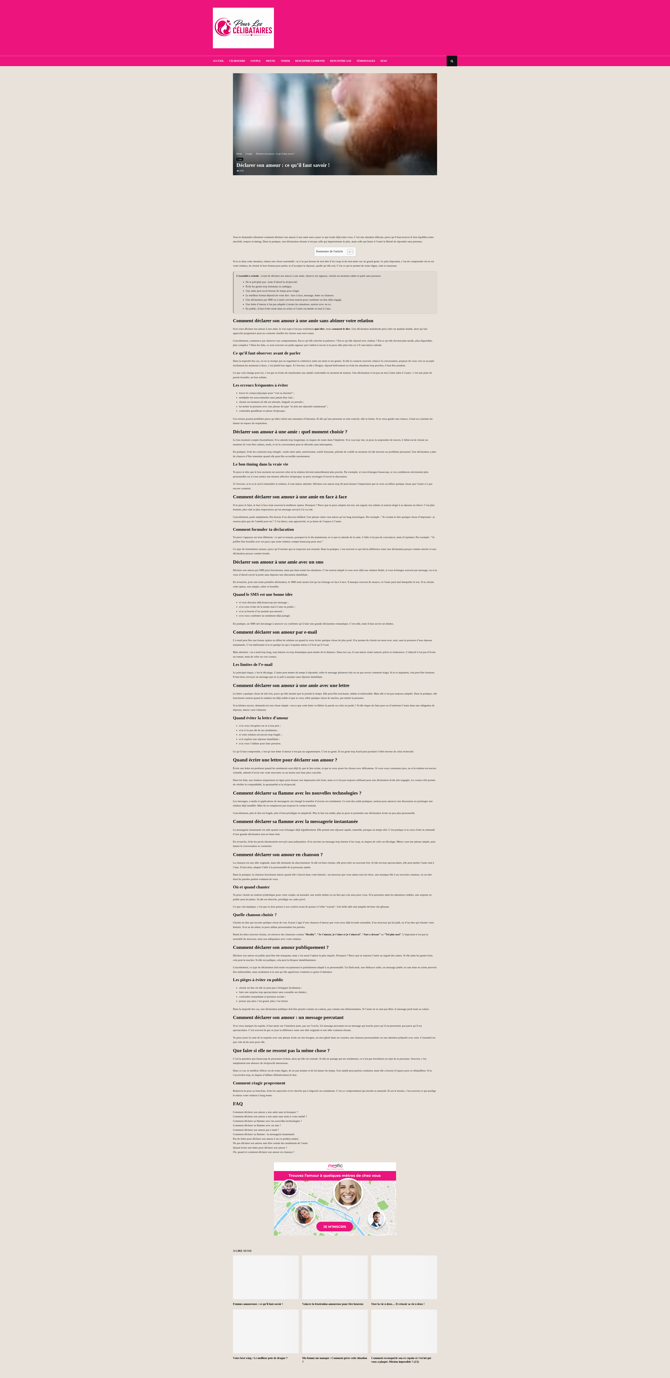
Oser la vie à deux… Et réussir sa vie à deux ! (398, 1304)
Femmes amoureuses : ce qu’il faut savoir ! (258, 1304)
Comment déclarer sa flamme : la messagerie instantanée (264, 1134)
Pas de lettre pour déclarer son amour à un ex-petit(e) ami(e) (265, 1138)
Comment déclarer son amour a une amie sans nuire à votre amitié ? (270, 1116)
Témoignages (366, 61)
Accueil (218, 61)
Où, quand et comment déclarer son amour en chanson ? (264, 1152)
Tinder (285, 61)
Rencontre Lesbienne (310, 61)
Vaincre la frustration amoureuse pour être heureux (332, 1304)
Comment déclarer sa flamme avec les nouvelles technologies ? (267, 1121)
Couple (256, 61)
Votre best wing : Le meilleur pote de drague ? (260, 1358)
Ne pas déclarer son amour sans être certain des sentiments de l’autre (270, 1143)
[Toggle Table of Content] (348, 252)
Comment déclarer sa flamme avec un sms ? (257, 1125)
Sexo (383, 61)
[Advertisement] (393, 27)
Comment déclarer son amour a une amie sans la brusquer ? (265, 1112)
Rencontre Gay (340, 61)
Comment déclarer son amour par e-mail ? (256, 1129)
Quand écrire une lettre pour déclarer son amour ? (260, 1147)
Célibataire (237, 61)
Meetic (271, 61)
